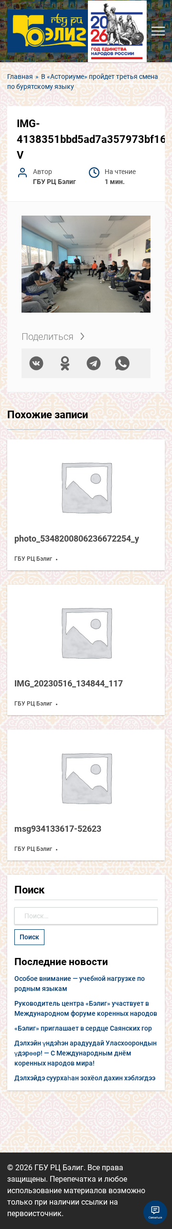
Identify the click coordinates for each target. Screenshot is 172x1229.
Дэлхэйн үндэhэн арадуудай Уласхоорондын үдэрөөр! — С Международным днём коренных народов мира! (85, 1053)
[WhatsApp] (122, 363)
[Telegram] (93, 363)
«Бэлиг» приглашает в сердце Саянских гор (83, 1028)
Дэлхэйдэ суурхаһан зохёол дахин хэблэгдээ (84, 1078)
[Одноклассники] (65, 363)
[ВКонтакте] (36, 363)
